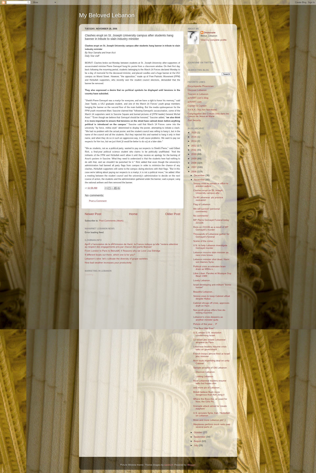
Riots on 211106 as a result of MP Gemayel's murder (210, 228)
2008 (194, 163)
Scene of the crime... (204, 241)
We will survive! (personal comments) (206, 210)
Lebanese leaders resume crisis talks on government (209, 348)
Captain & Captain (197, 106)
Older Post (172, 214)
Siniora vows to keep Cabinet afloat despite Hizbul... (211, 297)
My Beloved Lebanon (107, 15)
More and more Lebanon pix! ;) (209, 420)
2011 (194, 150)
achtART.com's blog (198, 98)
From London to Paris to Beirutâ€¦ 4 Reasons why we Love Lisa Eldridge (122, 251)
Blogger (191, 465)
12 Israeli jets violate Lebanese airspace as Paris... (209, 341)
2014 (194, 141)
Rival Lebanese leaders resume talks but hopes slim (209, 382)
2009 (194, 158)
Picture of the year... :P (205, 324)
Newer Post (93, 214)
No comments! (200, 216)
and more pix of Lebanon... (207, 387)
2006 (194, 171)
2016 (194, 137)
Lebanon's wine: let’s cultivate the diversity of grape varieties (116, 258)
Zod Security (194, 120)
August (198, 441)
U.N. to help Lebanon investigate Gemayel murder (210, 246)
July (196, 445)
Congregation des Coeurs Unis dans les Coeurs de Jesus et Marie (208, 115)
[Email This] (106, 188)
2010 (194, 154)
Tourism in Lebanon (198, 94)
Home (133, 214)
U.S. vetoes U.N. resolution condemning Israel (207, 334)
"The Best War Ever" (203, 328)
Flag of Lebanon (201, 204)
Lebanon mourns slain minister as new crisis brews (210, 253)
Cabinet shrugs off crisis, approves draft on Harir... (211, 304)
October (198, 432)
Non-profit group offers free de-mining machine (209, 311)
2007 (194, 167)
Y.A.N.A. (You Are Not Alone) (202, 109)
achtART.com (195, 102)
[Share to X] (112, 188)
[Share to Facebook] (115, 188)
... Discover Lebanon (204, 372)
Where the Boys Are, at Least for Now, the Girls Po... (210, 400)
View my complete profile (214, 40)
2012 (194, 145)
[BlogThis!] (109, 188)
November (199, 179)
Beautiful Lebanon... (203, 292)
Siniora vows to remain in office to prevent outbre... (210, 184)
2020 (194, 132)
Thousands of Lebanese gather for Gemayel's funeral (211, 235)
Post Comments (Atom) (111, 220)
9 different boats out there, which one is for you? (110, 255)
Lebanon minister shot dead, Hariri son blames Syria (211, 260)
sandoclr (168, 465)
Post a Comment (97, 201)
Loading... (90, 274)
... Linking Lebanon (203, 376)
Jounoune (209, 32)
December (199, 175)
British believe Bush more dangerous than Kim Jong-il (208, 393)
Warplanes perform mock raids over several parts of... (211, 425)
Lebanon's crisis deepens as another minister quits (208, 318)
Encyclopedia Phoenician (201, 86)
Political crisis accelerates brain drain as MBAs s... (209, 267)
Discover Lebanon (197, 90)
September (200, 437)
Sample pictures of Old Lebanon (210, 367)
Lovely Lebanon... (202, 280)
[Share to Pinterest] (118, 188)
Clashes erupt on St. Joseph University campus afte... (208, 191)
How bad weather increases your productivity (108, 262)
